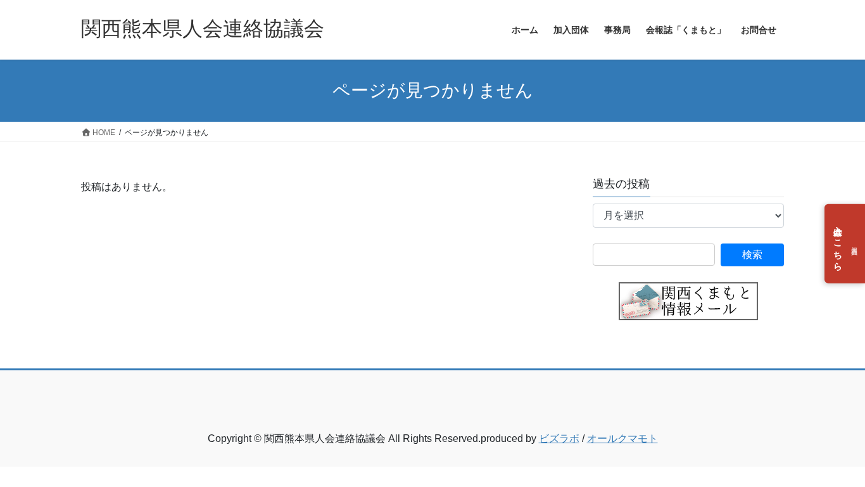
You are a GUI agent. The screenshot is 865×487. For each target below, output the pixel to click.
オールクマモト (622, 438)
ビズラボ (559, 438)
